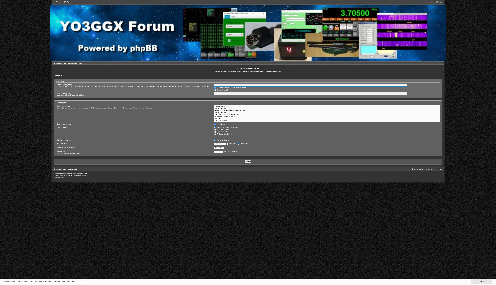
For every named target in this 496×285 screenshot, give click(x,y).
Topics (226, 140)
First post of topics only (224, 134)
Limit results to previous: (66, 147)
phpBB (65, 173)
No (223, 124)
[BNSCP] (327, 119)
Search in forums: (63, 106)
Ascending (233, 144)
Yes (217, 124)
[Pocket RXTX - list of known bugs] (327, 115)
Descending (244, 144)
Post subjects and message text (227, 127)
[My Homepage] (248, 31)
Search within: (62, 127)
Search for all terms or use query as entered (231, 88)
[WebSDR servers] (327, 120)
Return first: (61, 151)
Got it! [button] (481, 282)
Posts (218, 140)
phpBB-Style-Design (80, 175)
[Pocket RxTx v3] (327, 112)
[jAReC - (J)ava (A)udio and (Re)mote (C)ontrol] (327, 111)
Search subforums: (64, 124)
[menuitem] (66, 2)
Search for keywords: (65, 85)
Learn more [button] (83, 282)
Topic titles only (221, 132)
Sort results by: (62, 143)
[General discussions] (327, 107)
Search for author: (64, 93)
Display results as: (64, 140)
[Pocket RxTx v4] (327, 108)
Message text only (222, 129)
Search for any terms (223, 90)
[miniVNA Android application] (327, 116)
